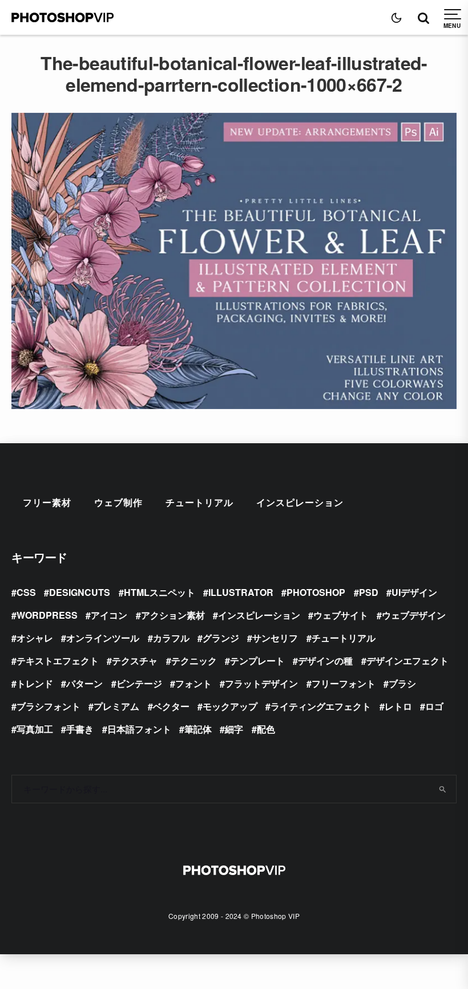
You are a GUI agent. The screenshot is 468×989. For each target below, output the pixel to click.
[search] (443, 789)
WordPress (47, 615)
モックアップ (230, 706)
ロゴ (434, 706)
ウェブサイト (340, 615)
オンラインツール (102, 637)
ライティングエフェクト (321, 706)
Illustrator (240, 592)
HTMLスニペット (159, 592)
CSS (26, 592)
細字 (234, 728)
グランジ (221, 637)
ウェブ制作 (118, 502)
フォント (193, 683)
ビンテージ (139, 683)
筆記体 (198, 728)
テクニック (194, 660)
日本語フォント (139, 728)
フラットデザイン (261, 683)
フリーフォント (344, 683)
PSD (368, 592)
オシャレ (35, 637)
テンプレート (257, 660)
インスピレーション (300, 502)
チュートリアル (199, 502)
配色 (266, 728)
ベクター (171, 706)
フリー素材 (47, 502)
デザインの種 (325, 660)
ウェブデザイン (414, 615)
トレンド (35, 683)
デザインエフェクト (407, 660)
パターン (84, 683)
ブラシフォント (48, 706)
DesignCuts (79, 592)
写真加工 (35, 728)
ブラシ (402, 683)
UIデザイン (414, 592)
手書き (80, 728)
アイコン (109, 615)
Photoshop (316, 592)
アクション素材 (173, 615)
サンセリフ (275, 637)
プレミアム (116, 706)
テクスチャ (135, 660)
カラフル (171, 637)
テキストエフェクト (58, 660)
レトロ (398, 706)
